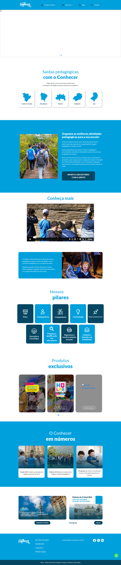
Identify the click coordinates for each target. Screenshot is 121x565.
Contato (96, 5)
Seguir (98, 523)
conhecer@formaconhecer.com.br (73, 540)
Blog (83, 5)
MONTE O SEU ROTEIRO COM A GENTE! (78, 176)
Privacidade (40, 552)
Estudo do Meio (49, 5)
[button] (59, 55)
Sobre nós (68, 5)
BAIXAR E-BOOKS (42, 523)
